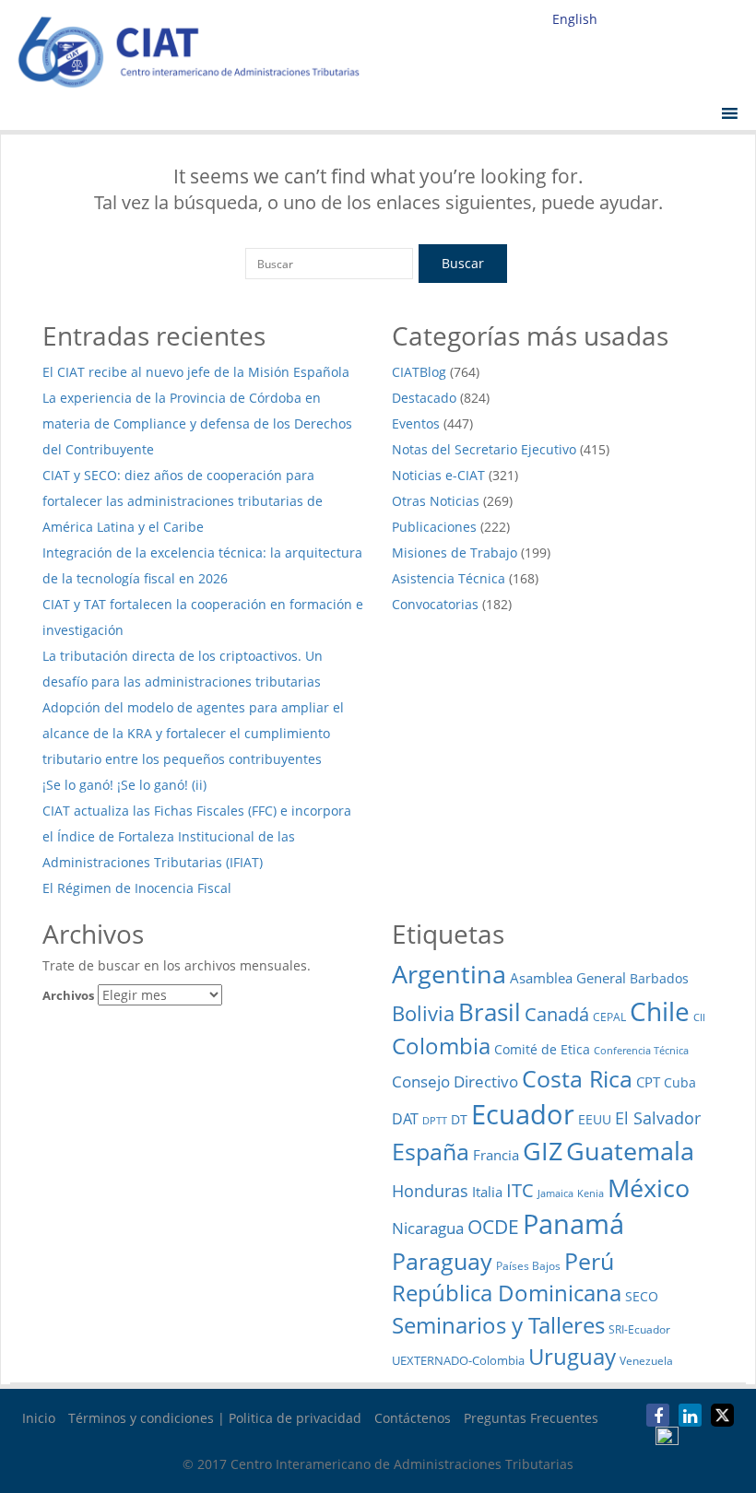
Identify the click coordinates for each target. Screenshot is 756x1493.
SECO (641, 1296)
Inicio (38, 1418)
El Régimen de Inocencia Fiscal (138, 888)
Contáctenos (412, 1418)
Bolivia (423, 1013)
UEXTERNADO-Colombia (458, 1360)
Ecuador (522, 1114)
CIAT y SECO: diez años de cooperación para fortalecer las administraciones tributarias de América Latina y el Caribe (182, 500)
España (430, 1151)
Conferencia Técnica (641, 1050)
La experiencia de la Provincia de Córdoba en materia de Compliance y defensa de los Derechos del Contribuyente (197, 423)
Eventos (416, 423)
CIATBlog (419, 372)
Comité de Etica (542, 1049)
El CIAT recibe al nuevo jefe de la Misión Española (195, 372)
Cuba (680, 1082)
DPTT (434, 1120)
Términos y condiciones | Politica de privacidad (214, 1418)
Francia (496, 1155)
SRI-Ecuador (639, 1329)
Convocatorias (435, 604)
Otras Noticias (435, 501)
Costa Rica (577, 1078)
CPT (648, 1082)
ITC (520, 1190)
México (649, 1187)
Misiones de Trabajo (454, 552)
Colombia (441, 1045)
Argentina (449, 974)
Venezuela (646, 1361)
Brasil (489, 1012)
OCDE (493, 1226)
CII (699, 1017)
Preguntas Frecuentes (531, 1418)
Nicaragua (428, 1228)
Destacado (424, 397)
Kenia (590, 1193)
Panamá (573, 1223)
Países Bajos (528, 1266)
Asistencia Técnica (448, 578)
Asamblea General (568, 978)
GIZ (542, 1151)
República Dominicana (506, 1292)
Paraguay (442, 1260)
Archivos (68, 995)
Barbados (659, 978)
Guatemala (630, 1151)
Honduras (430, 1190)
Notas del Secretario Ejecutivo (484, 449)
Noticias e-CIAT (438, 475)
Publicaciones (434, 526)
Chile (660, 1011)
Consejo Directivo (455, 1081)
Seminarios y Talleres (498, 1325)
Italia (487, 1191)
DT (459, 1119)
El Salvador (658, 1117)
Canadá (557, 1014)
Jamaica (555, 1193)
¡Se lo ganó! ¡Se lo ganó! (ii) (124, 785)
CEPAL (609, 1017)
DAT (405, 1119)
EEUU (594, 1119)
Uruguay (572, 1356)
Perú (589, 1261)
